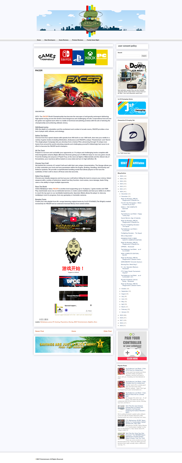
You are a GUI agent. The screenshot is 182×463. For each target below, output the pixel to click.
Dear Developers (50, 40)
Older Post (108, 331)
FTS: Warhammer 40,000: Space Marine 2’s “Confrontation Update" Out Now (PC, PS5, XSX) (136, 422)
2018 (121, 318)
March (123, 307)
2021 (121, 189)
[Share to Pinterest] (47, 319)
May (122, 301)
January (124, 312)
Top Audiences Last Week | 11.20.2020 (129, 229)
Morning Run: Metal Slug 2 (129, 264)
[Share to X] (44, 319)
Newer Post (39, 331)
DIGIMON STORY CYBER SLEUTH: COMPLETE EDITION (131, 239)
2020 (121, 191)
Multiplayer (44, 322)
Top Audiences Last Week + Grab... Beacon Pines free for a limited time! (136, 394)
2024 (121, 181)
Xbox (95, 322)
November (124, 196)
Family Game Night (93, 40)
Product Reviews (77, 40)
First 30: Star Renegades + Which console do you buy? (131, 203)
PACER (45, 116)
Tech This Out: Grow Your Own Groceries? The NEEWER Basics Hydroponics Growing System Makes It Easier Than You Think (135, 436)
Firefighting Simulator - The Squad (131, 233)
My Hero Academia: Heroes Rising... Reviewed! (129, 280)
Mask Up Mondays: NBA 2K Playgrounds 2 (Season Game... (131, 258)
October (124, 288)
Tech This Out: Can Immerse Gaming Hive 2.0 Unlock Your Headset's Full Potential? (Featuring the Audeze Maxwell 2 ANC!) (135, 409)
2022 (121, 186)
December (124, 194)
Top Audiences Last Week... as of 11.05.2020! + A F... (131, 276)
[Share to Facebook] (45, 319)
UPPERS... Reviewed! (127, 246)
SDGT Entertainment (80, 322)
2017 (121, 320)
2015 (121, 325)
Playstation (64, 322)
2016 (121, 323)
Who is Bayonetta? (126, 236)
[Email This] (40, 319)
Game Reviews (63, 40)
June (123, 299)
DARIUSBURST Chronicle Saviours (131, 262)
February (124, 309)
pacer (50, 322)
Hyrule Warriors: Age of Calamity (130, 218)
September (124, 291)
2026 (121, 176)
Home (39, 40)
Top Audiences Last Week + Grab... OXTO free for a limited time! (136, 369)
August (123, 294)
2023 (121, 184)
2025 (121, 178)
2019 (121, 315)
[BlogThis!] (42, 319)
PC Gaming (56, 322)
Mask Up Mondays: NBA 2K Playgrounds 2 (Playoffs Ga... (130, 199)
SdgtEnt (90, 322)
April (122, 304)
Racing (71, 322)
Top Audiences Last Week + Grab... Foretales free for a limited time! (136, 382)
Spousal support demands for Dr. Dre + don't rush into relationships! (73, 315)
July (122, 296)
